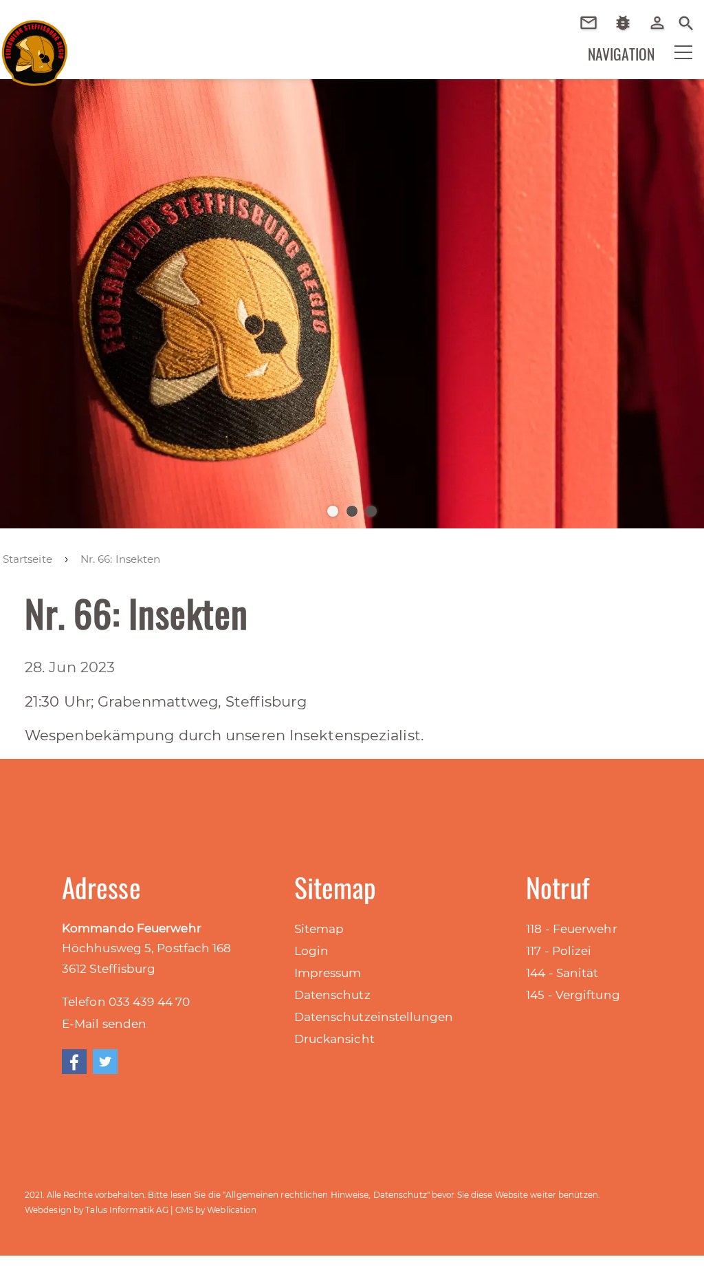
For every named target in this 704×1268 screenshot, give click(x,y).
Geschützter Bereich (662, 32)
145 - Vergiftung (573, 995)
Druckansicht (334, 1039)
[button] (674, 61)
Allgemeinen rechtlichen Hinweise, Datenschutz (326, 1195)
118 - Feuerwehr (571, 929)
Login (311, 951)
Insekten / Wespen (628, 43)
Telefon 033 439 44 (118, 1002)
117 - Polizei (558, 951)
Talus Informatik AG (126, 1210)
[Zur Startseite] (34, 47)
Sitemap (319, 929)
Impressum (328, 973)
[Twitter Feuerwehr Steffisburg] (105, 1061)
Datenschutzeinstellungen (373, 1017)
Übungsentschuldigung (593, 22)
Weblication (231, 1210)
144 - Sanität (562, 973)
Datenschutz (332, 995)
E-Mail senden (104, 1024)
